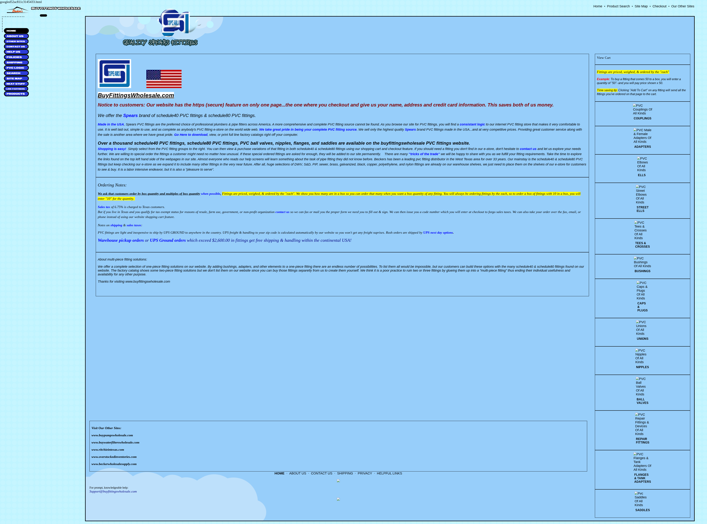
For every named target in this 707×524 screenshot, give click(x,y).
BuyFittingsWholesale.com (136, 95)
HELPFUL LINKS (389, 473)
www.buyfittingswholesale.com (147, 281)
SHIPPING (345, 473)
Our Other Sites (682, 6)
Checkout (659, 6)
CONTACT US (321, 473)
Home (597, 6)
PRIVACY (365, 473)
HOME (279, 473)
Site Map (641, 6)
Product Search (618, 6)
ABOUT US (297, 473)
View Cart (604, 58)
